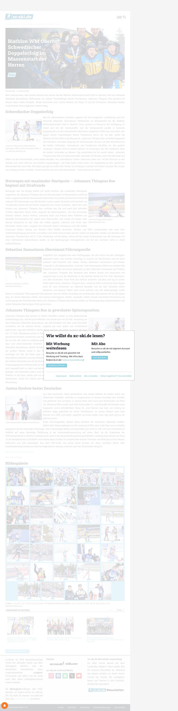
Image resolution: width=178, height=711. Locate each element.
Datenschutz (75, 376)
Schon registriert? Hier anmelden (116, 376)
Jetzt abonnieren (99, 358)
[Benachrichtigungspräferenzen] (4, 705)
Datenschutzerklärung (72, 360)
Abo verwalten (91, 376)
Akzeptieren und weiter (56, 365)
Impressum (61, 376)
